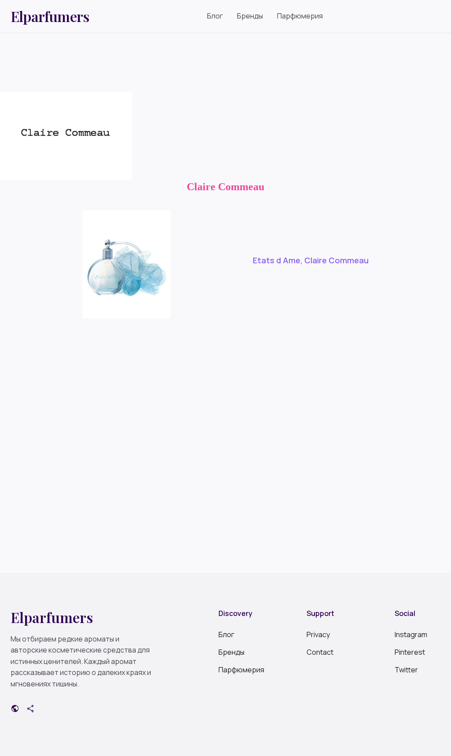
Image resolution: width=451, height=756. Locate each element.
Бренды (250, 16)
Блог (215, 16)
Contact (320, 652)
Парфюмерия (300, 16)
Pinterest (410, 652)
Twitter (406, 670)
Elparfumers (50, 16)
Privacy (318, 634)
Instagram (411, 634)
